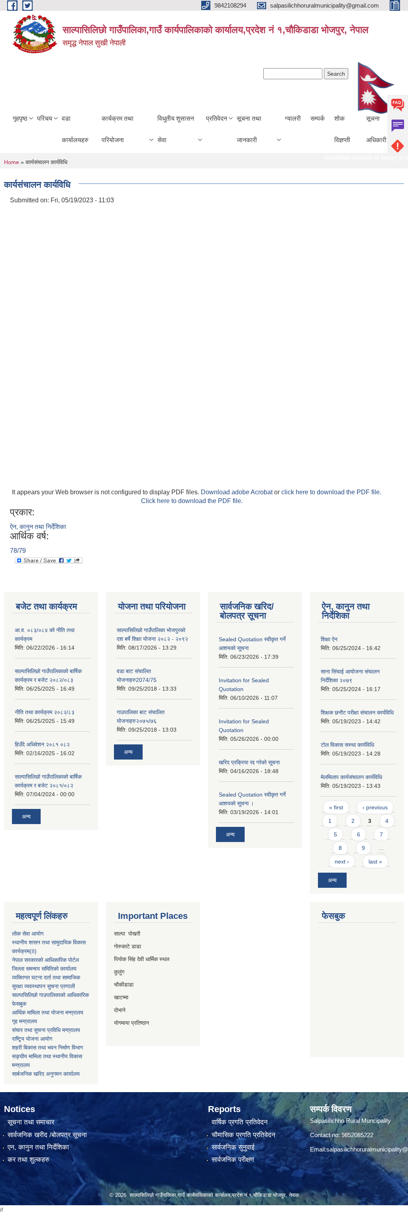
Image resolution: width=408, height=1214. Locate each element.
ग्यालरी (293, 118)
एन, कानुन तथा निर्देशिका (38, 1147)
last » (375, 861)
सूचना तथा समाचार (31, 1122)
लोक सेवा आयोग (27, 933)
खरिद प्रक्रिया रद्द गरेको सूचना (249, 762)
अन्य (26, 816)
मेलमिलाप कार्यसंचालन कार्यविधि (351, 777)
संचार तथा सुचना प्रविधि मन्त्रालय (46, 1030)
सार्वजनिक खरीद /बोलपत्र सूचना (47, 1135)
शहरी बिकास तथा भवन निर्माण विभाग (47, 1047)
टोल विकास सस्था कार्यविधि (347, 745)
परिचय (44, 118)
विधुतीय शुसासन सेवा (175, 129)
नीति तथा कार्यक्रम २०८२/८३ (45, 712)
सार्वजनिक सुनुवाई (233, 1147)
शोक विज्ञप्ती (342, 129)
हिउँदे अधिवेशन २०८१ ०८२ (42, 744)
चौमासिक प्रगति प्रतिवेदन (243, 1135)
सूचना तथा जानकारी (249, 129)
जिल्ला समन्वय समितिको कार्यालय (44, 968)
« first (336, 807)
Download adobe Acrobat (237, 492)
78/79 (18, 550)
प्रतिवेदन (216, 118)
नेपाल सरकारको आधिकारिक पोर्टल (45, 960)
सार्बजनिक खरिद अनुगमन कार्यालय (46, 1074)
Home (11, 162)
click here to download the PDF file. (331, 492)
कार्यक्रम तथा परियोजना (117, 129)
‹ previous (375, 807)
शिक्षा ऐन (329, 639)
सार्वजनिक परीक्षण (233, 1159)
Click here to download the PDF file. (192, 500)
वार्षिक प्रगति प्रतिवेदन (240, 1122)
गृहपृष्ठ (20, 118)
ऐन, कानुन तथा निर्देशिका (38, 526)
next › (342, 861)
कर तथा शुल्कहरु (28, 1159)
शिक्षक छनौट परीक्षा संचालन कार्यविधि (357, 712)
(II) (33, 951)
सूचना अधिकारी (376, 129)
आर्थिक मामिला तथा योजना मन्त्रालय (47, 1012)
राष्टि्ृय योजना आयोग (32, 1039)
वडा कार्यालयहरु (75, 129)
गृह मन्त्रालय (24, 1021)
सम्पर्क (317, 118)
